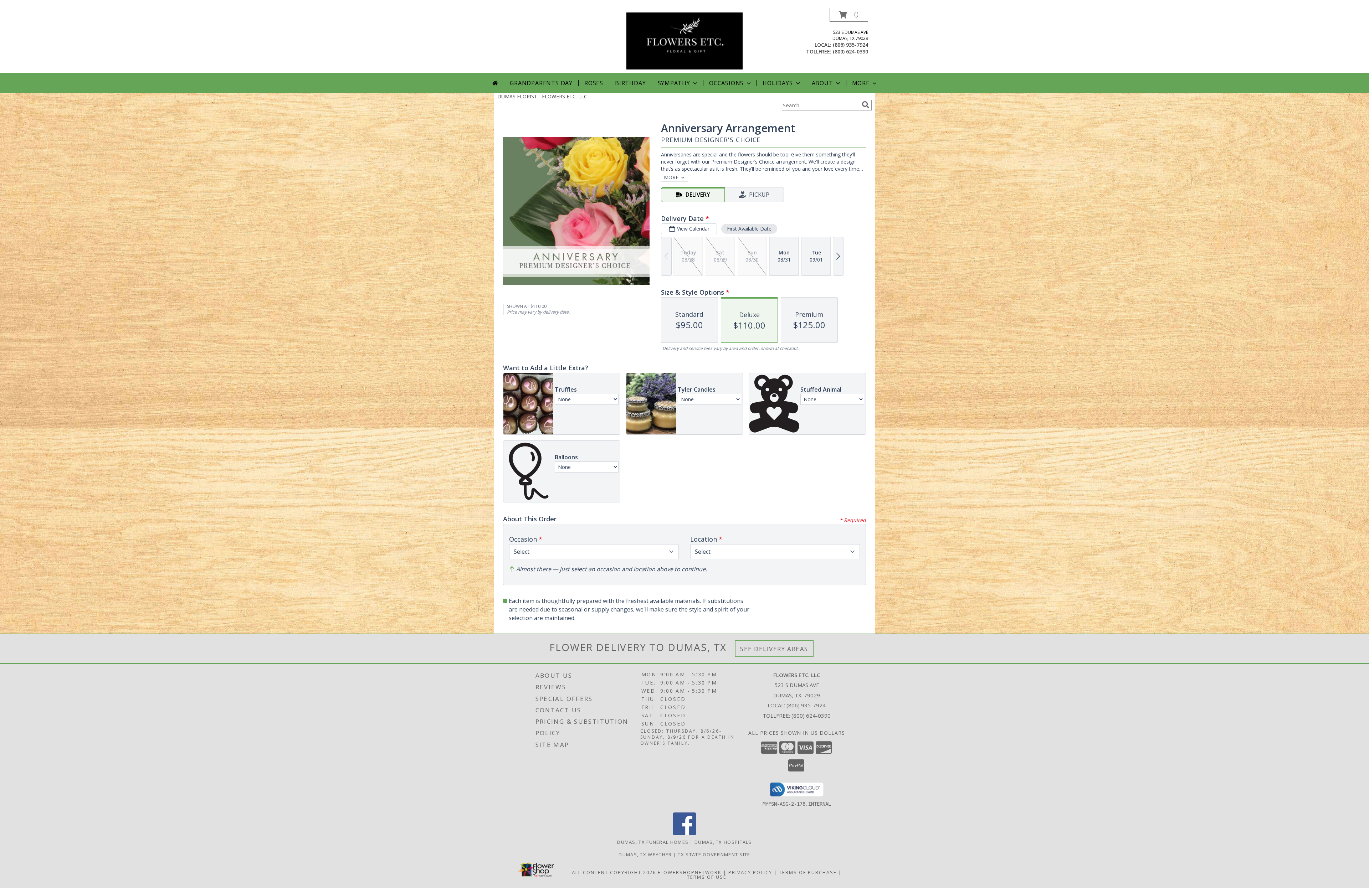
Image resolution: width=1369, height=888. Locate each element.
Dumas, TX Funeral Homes (652, 842)
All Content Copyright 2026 (614, 872)
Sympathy (674, 83)
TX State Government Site (714, 854)
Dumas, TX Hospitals (723, 842)
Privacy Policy (750, 872)
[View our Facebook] (684, 833)
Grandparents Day (541, 83)
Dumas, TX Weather (645, 854)
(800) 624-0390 (850, 51)
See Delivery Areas (774, 649)
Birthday (630, 83)
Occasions (726, 83)
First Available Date (749, 228)
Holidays (778, 83)
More (861, 83)
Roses (593, 83)
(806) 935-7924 (850, 44)
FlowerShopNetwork (690, 872)
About (822, 83)
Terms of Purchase (808, 872)
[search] (865, 105)
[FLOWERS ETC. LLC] (684, 40)
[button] (849, 15)
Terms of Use (707, 877)
